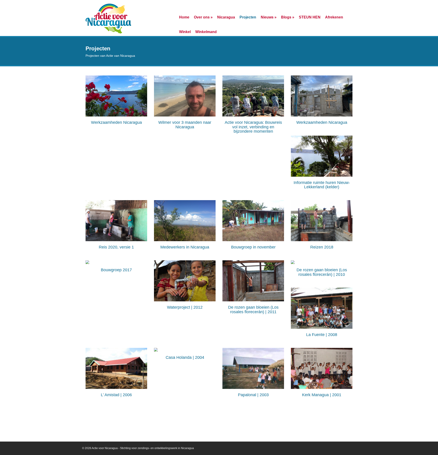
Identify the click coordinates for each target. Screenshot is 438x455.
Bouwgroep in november (253, 247)
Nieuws (268, 17)
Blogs (287, 17)
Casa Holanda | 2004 (185, 357)
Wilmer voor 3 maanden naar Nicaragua (184, 124)
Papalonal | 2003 (253, 395)
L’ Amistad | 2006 (116, 395)
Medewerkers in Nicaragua (184, 247)
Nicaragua (226, 17)
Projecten (248, 17)
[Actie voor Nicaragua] (108, 18)
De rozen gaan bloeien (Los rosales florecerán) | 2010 (322, 272)
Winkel (185, 32)
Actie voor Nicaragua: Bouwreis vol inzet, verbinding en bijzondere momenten (253, 127)
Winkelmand (206, 32)
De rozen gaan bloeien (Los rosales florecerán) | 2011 (253, 309)
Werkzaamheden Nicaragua (116, 122)
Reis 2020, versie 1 (116, 247)
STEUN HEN (310, 17)
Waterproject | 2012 (185, 307)
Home (184, 17)
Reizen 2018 (321, 247)
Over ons (203, 17)
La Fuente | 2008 (321, 334)
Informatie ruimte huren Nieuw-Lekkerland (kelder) (322, 184)
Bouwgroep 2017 (116, 270)
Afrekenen (334, 17)
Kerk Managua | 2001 (321, 395)
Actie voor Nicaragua (105, 448)
